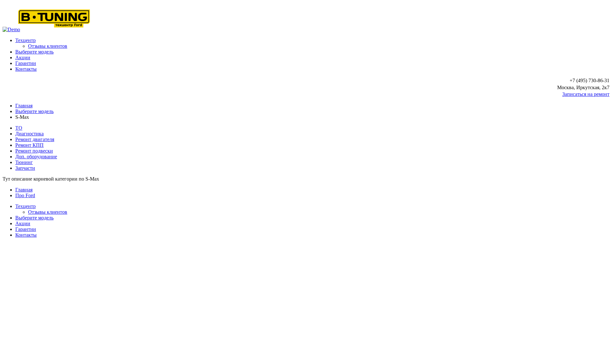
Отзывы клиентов (47, 46)
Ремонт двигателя (34, 139)
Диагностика (29, 133)
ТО (18, 128)
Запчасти (25, 168)
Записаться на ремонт (585, 94)
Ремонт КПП (29, 145)
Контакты (26, 69)
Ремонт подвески (34, 151)
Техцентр (25, 40)
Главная (24, 105)
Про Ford (25, 195)
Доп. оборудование (36, 156)
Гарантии (25, 63)
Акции (22, 57)
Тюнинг (24, 162)
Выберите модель (34, 51)
